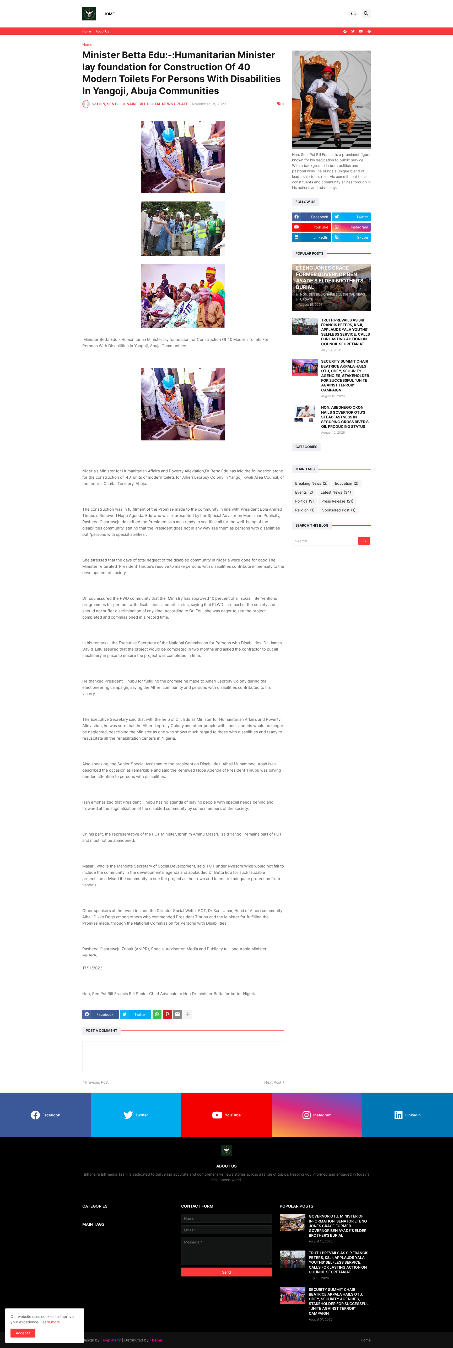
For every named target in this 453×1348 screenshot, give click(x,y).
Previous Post (97, 1082)
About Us (102, 31)
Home (109, 14)
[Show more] (187, 1014)
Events (304, 492)
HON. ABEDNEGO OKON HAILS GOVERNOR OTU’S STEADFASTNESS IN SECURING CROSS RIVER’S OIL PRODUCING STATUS (345, 417)
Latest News (336, 492)
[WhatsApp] (157, 1014)
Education (346, 483)
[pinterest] (369, 31)
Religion (305, 510)
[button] (353, 14)
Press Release (337, 501)
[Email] (177, 1014)
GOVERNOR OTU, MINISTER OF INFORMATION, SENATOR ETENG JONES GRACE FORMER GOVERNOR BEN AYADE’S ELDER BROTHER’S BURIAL (338, 1225)
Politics (304, 501)
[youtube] (361, 31)
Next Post (272, 1082)
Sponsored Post (338, 510)
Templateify (111, 1340)
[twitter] (352, 31)
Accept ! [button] (23, 1333)
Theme (156, 1340)
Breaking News (311, 483)
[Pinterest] (167, 1014)
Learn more (50, 1322)
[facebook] (345, 31)
